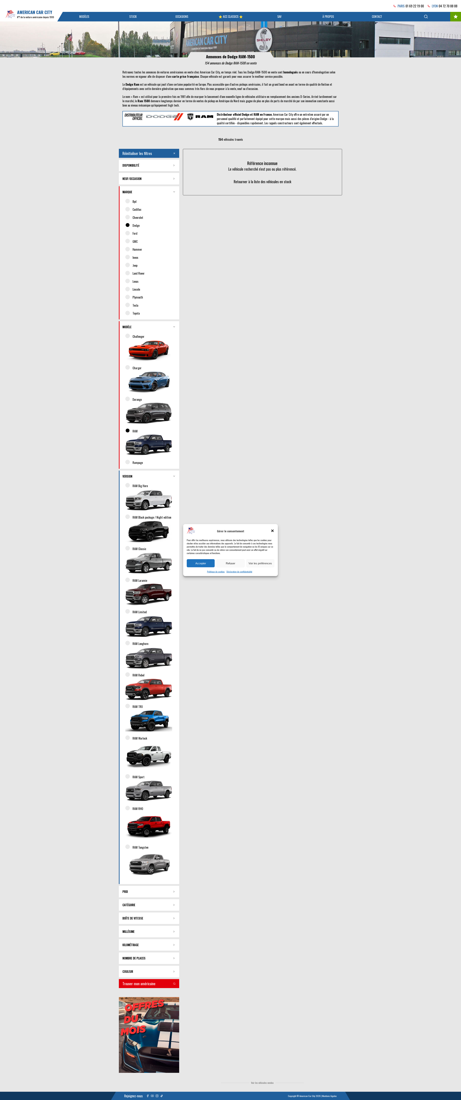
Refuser (230, 563)
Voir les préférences (260, 563)
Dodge (136, 225)
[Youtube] (152, 1095)
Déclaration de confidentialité (239, 571)
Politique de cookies (216, 571)
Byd (134, 201)
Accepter (200, 563)
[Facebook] (147, 1095)
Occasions (181, 16)
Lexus (135, 281)
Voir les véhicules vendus (262, 1083)
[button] (272, 531)
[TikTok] (161, 1095)
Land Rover (139, 273)
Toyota (136, 313)
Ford (135, 233)
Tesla (135, 305)
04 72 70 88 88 (448, 6)
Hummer (137, 249)
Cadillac (137, 209)
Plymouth (138, 297)
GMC (135, 241)
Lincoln (136, 289)
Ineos (135, 257)
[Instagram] (157, 1095)
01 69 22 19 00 (415, 6)
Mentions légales (329, 1095)
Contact (377, 16)
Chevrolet (138, 217)
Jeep (135, 265)
